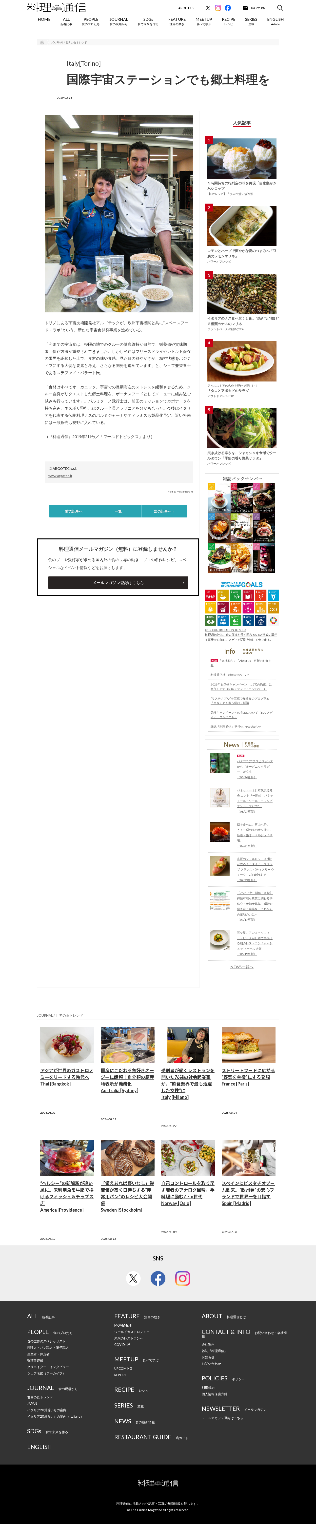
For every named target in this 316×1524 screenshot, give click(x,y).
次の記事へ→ (164, 511)
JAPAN (32, 1404)
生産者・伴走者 (38, 1354)
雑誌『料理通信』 (214, 1351)
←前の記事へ (72, 511)
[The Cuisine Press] (56, 7)
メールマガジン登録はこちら (118, 582)
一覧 (118, 511)
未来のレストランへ (128, 1338)
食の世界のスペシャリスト (46, 1341)
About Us (186, 8)
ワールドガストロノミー (132, 1332)
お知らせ (208, 1357)
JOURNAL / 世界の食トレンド (69, 42)
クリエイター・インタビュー (48, 1367)
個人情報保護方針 (214, 1394)
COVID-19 (122, 1345)
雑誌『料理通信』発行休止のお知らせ (236, 726)
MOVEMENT (123, 1325)
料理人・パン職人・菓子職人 (48, 1348)
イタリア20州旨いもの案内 (46, 1410)
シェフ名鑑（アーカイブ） (46, 1373)
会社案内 (208, 1344)
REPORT (120, 1375)
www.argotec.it (60, 476)
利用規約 (208, 1388)
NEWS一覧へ (242, 967)
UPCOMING (123, 1369)
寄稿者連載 (35, 1360)
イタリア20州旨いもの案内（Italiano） (55, 1416)
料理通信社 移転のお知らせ (230, 675)
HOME (44, 19)
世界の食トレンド (40, 1397)
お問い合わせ (211, 1364)
